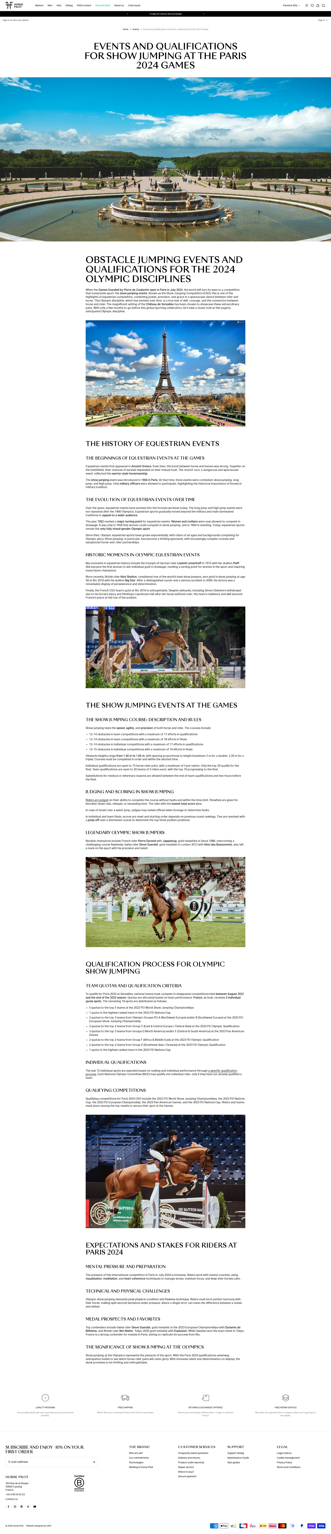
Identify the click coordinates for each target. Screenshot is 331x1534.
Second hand (102, 5)
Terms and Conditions (288, 1467)
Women (39, 5)
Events (136, 29)
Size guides (233, 1462)
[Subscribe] (94, 1462)
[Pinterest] (21, 1506)
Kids (59, 5)
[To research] (323, 5)
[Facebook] (8, 1506)
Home (125, 29)
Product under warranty (191, 1462)
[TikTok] (28, 1506)
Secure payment (187, 1476)
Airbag (69, 5)
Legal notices (284, 1453)
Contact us (12, 1499)
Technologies (136, 1462)
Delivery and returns (189, 1458)
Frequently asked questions (193, 1453)
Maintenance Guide (238, 1458)
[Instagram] (15, 1506)
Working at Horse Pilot (141, 1467)
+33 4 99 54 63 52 (15, 1494)
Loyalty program (45, 1408)
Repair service (186, 1467)
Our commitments (139, 1458)
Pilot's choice (84, 5)
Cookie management (288, 1458)
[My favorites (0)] (312, 5)
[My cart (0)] (318, 5)
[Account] (307, 5)
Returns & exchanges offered (206, 1408)
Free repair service (286, 1408)
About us (119, 5)
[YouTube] (35, 1506)
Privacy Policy (284, 1462)
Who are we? (136, 1453)
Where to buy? (186, 1472)
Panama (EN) (290, 5)
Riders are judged (97, 800)
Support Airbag (235, 1453)
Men (50, 5)
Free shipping (125, 1408)
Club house (134, 5)
